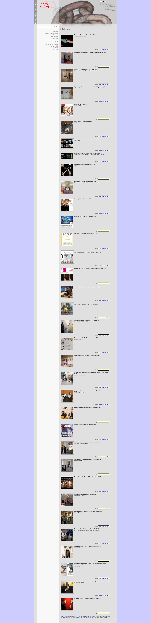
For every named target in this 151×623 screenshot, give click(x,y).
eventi (56, 41)
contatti (55, 48)
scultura (55, 38)
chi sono (55, 49)
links (56, 43)
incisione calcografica (51, 33)
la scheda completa (103, 49)
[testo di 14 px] (104, 1)
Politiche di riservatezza (81, 617)
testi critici (54, 46)
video (56, 30)
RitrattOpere (54, 36)
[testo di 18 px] (106, 1)
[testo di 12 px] (101, 1)
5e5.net (106, 617)
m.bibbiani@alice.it (65, 617)
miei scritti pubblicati (51, 44)
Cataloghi (54, 35)
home (56, 27)
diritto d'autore (93, 617)
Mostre (55, 31)
